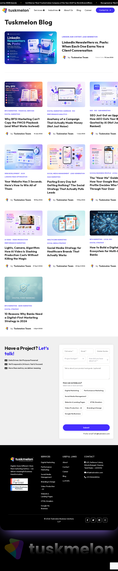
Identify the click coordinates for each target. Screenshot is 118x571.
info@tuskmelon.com (102, 434)
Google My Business (73, 414)
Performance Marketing (93, 391)
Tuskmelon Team (22, 133)
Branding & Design (94, 408)
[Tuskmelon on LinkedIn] (99, 520)
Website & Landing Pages (75, 402)
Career (88, 10)
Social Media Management (75, 396)
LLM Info (66, 481)
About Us (68, 10)
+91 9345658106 (93, 477)
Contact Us (103, 10)
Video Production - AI (73, 408)
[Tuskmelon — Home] (15, 10)
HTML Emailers (96, 402)
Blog (79, 10)
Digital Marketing (72, 391)
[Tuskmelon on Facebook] (87, 520)
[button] (39, 10)
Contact (66, 467)
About (65, 462)
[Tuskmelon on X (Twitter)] (93, 520)
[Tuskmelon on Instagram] (105, 520)
